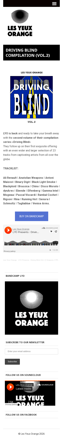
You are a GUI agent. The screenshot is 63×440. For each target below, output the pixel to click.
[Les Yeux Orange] (20, 34)
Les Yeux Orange (10, 260)
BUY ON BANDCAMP (31, 216)
